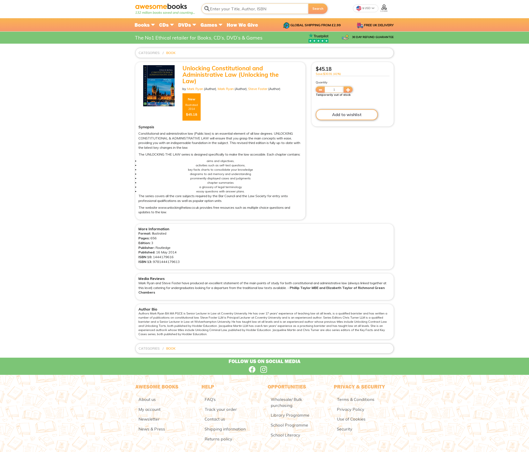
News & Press (151, 429)
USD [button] (367, 8)
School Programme (289, 425)
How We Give (242, 25)
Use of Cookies (351, 419)
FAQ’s (210, 399)
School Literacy (285, 435)
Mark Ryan (195, 89)
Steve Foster (257, 89)
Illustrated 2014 (191, 107)
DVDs (185, 25)
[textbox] (255, 9)
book (170, 53)
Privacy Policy (350, 409)
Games (209, 25)
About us (147, 399)
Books (143, 25)
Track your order (221, 409)
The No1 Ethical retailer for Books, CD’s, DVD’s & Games (198, 38)
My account (149, 409)
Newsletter (149, 419)
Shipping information (225, 429)
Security (344, 429)
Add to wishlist (347, 114)
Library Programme (290, 415)
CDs (164, 25)
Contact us (215, 419)
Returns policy (218, 438)
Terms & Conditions (355, 399)
